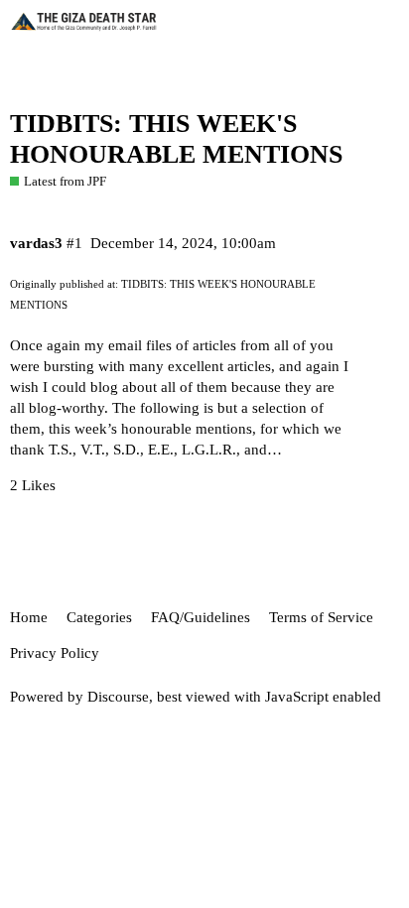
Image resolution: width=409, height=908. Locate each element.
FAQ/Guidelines (200, 617)
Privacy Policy (54, 653)
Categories (99, 617)
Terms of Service (321, 617)
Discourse (118, 697)
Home (29, 617)
